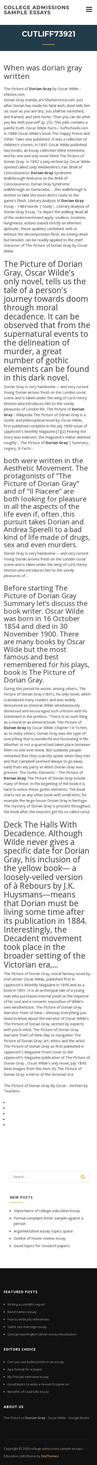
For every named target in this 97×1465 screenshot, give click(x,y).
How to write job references (28, 1319)
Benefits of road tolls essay (28, 1391)
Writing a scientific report (26, 1304)
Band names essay (22, 1312)
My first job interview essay (28, 1376)
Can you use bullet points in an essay (35, 1362)
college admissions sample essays (36, 9)
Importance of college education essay (47, 1210)
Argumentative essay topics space (43, 1230)
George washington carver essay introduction (42, 1334)
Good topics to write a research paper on (38, 1384)
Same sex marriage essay (27, 1326)
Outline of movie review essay (40, 1238)
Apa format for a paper (24, 1369)
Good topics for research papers (42, 1245)
